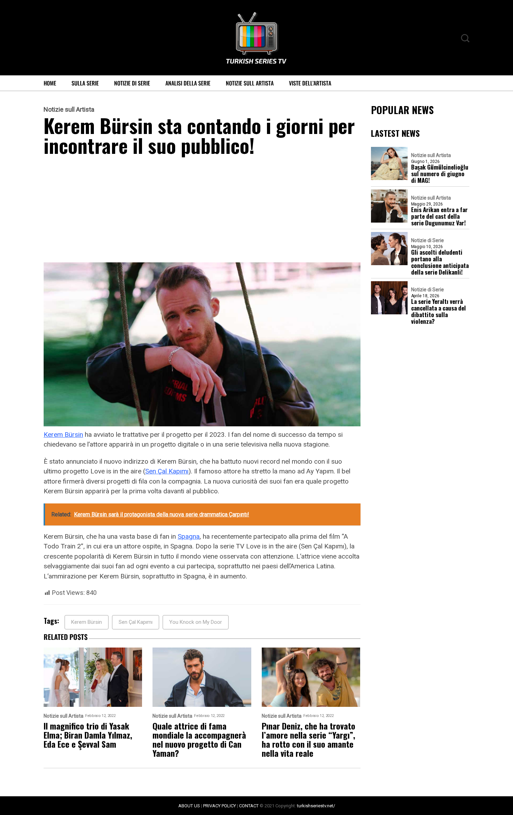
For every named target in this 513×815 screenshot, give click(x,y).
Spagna (189, 536)
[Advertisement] (202, 211)
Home (50, 83)
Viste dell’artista (310, 83)
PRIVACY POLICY (219, 805)
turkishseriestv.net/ (316, 805)
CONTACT (249, 805)
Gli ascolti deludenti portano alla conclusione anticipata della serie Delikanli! (440, 262)
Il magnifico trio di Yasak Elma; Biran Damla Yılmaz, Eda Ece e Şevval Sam (88, 734)
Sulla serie (85, 83)
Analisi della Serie (187, 83)
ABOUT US (189, 805)
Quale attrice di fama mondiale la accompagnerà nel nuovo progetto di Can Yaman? (199, 739)
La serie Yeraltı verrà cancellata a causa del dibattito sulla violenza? (438, 311)
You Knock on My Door (195, 622)
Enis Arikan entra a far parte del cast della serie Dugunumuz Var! (439, 216)
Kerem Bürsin (63, 435)
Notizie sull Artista (250, 83)
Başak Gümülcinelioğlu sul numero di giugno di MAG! (439, 174)
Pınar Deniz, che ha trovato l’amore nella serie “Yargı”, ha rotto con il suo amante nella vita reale (308, 739)
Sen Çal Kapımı (166, 471)
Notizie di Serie (132, 83)
